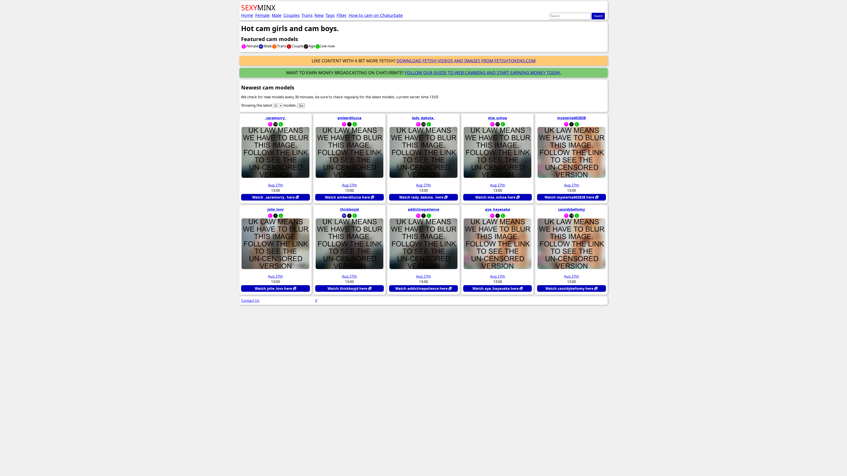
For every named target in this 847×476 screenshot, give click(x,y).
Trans (307, 15)
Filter (342, 15)
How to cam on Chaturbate (376, 15)
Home (247, 15)
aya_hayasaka (497, 209)
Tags (330, 15)
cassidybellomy (571, 209)
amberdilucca (349, 117)
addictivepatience (423, 209)
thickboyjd (349, 209)
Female (262, 15)
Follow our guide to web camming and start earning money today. (483, 73)
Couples (291, 15)
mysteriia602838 (571, 117)
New (319, 15)
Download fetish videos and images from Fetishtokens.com (466, 61)
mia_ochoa (497, 117)
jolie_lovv (275, 209)
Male (276, 15)
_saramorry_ (275, 117)
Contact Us (250, 300)
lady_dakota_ (423, 117)
